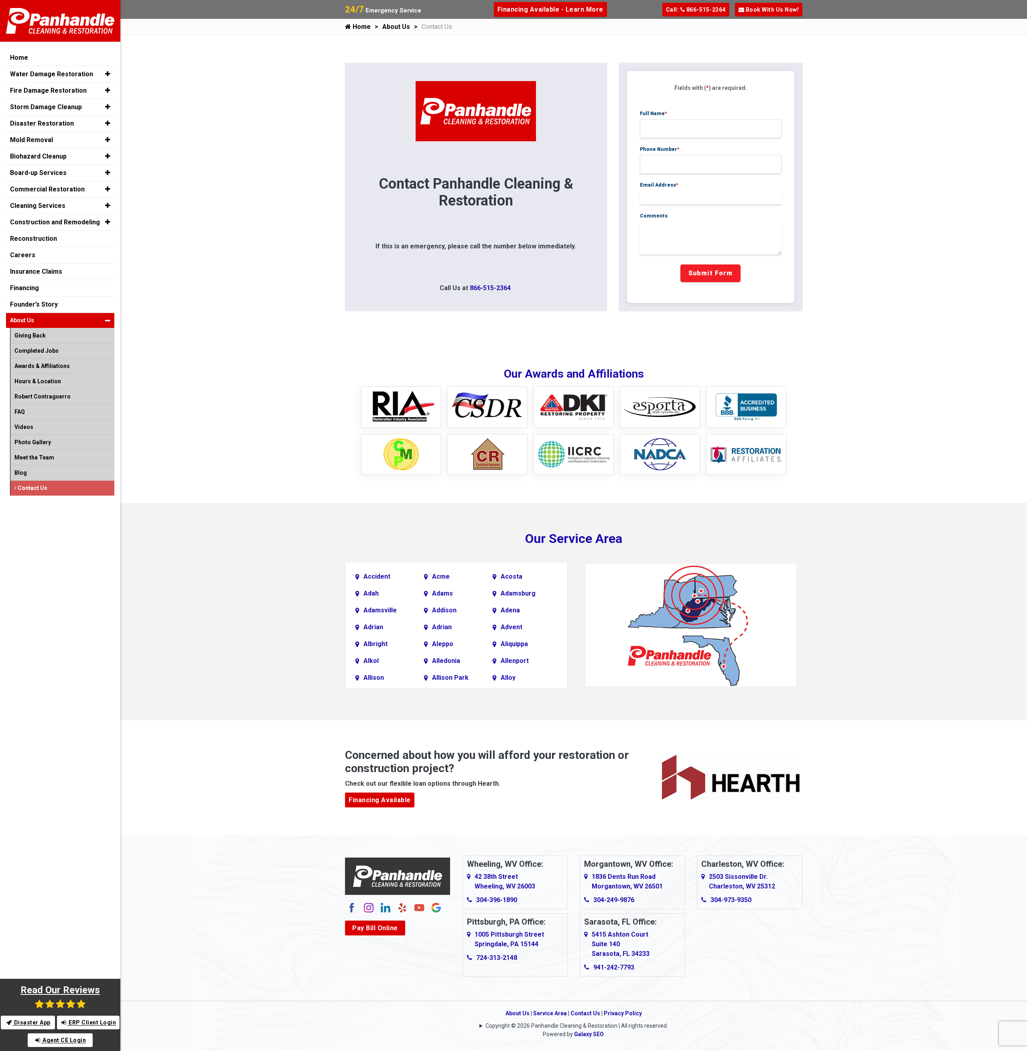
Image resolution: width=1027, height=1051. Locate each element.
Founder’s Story (34, 304)
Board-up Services (38, 173)
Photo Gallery (32, 442)
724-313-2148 (496, 958)
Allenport (515, 661)
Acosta (511, 576)
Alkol (371, 661)
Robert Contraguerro (42, 396)
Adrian (373, 627)
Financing (24, 288)
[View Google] (436, 907)
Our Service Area (573, 538)
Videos (23, 427)
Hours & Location (37, 381)
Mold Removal (31, 140)
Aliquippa (514, 644)
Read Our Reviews (60, 990)
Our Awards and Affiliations (574, 373)
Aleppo (442, 644)
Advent (511, 627)
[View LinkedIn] (385, 907)
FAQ (19, 412)
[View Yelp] (402, 907)
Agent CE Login (63, 1040)
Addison (444, 610)
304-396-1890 (496, 900)
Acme (441, 576)
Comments (654, 216)
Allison (373, 677)
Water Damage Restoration (51, 74)
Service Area (550, 1013)
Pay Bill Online (375, 928)
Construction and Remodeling (55, 222)
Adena (510, 610)
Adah (371, 593)
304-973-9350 (730, 900)
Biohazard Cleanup (38, 156)
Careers (22, 255)
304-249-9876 (613, 900)
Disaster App (31, 1022)
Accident (376, 576)
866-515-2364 (490, 288)
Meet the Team (34, 457)
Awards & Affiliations (42, 366)
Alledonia (446, 661)
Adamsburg (518, 593)
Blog (20, 473)
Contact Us (585, 1013)
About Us (396, 26)
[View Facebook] (352, 907)
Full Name (653, 113)
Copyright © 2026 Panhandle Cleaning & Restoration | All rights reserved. (576, 1026)
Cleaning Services (37, 205)
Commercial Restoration (47, 189)
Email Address (659, 185)
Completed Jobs (36, 351)
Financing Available (380, 800)
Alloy (508, 677)
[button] (107, 74)
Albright (375, 644)
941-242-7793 (613, 967)
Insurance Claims (36, 271)
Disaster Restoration (42, 123)
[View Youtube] (419, 907)
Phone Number (660, 149)
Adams (442, 593)
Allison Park (450, 677)
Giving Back (30, 335)
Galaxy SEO (589, 1034)
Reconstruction (33, 238)
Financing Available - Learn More (550, 9)
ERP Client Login (91, 1022)
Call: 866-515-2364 (696, 9)
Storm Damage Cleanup (46, 107)
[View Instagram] (368, 907)
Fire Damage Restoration (48, 90)
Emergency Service (383, 10)
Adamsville (380, 610)
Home (361, 26)
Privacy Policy (623, 1013)
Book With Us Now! (771, 9)
